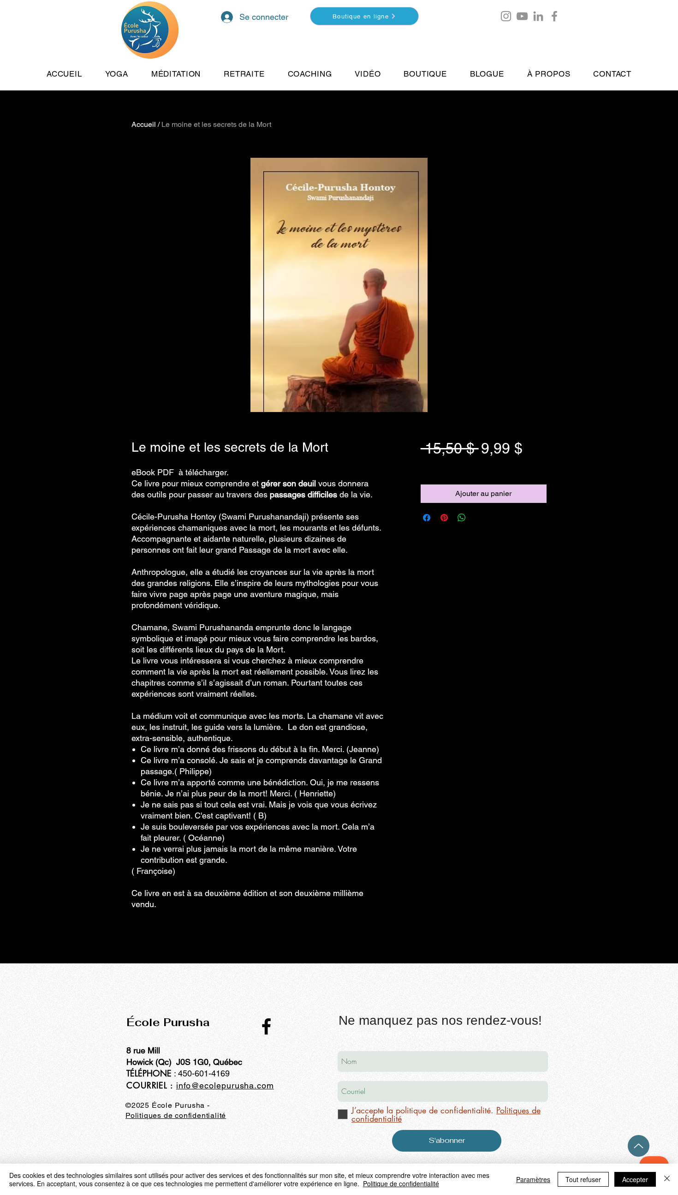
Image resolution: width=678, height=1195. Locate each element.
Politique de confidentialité (401, 1183)
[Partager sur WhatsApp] (461, 517)
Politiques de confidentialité (175, 1115)
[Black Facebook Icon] (266, 1026)
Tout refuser (583, 1179)
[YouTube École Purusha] (522, 16)
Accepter (635, 1179)
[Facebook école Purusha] (554, 16)
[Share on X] (479, 517)
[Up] (638, 1146)
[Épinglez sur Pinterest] (444, 517)
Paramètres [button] (533, 1179)
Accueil (143, 124)
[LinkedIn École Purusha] (538, 16)
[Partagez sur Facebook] (426, 517)
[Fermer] (666, 1179)
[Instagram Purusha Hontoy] (506, 16)
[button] (533, 20)
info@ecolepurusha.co (221, 1085)
